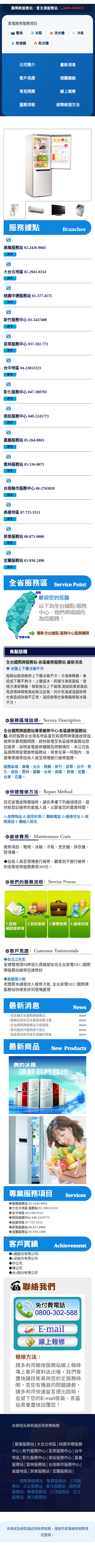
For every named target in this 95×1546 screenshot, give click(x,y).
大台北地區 (14, 272)
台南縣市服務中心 (20, 488)
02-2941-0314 (35, 272)
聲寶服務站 (56, 1481)
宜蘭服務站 (14, 560)
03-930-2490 (34, 560)
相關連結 (68, 78)
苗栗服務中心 (16, 344)
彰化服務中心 (16, 392)
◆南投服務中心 (20, 1217)
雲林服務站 (14, 464)
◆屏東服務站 (18, 1227)
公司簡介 (27, 65)
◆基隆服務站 (18, 1203)
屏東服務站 (14, 536)
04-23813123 (30, 368)
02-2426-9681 (35, 248)
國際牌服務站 (31, 1481)
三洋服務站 (59, 1492)
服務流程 (27, 105)
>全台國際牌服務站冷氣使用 (28, 1025)
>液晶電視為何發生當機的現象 (30, 1034)
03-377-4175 (42, 296)
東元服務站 (56, 1486)
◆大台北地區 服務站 (24, 1208)
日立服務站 (33, 1486)
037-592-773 (38, 344)
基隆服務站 (14, 248)
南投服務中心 (16, 416)
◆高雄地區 (17, 1222)
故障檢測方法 (68, 105)
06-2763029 (45, 488)
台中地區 (12, 368)
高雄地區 (12, 512)
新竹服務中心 (16, 320)
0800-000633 (73, 8)
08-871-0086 (34, 536)
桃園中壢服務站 (18, 296)
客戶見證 (27, 78)
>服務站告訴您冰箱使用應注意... (31, 1020)
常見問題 (27, 91)
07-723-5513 (30, 512)
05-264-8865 (34, 440)
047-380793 (37, 392)
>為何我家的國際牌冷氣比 (27, 1030)
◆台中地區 (17, 1213)
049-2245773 (38, 416)
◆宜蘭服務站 (18, 1232)
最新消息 (68, 65)
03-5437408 (37, 320)
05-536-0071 (34, 464)
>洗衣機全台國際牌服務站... (28, 1015)
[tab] (14, 210)
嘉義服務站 (14, 440)
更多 (10, 254)
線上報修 (68, 91)
